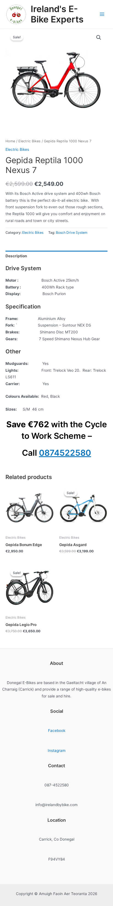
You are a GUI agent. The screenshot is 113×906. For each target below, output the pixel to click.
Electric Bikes (29, 141)
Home (10, 141)
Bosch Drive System (71, 232)
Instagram (57, 750)
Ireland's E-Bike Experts (57, 14)
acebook (57, 730)
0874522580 (65, 453)
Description (16, 256)
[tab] (56, 256)
